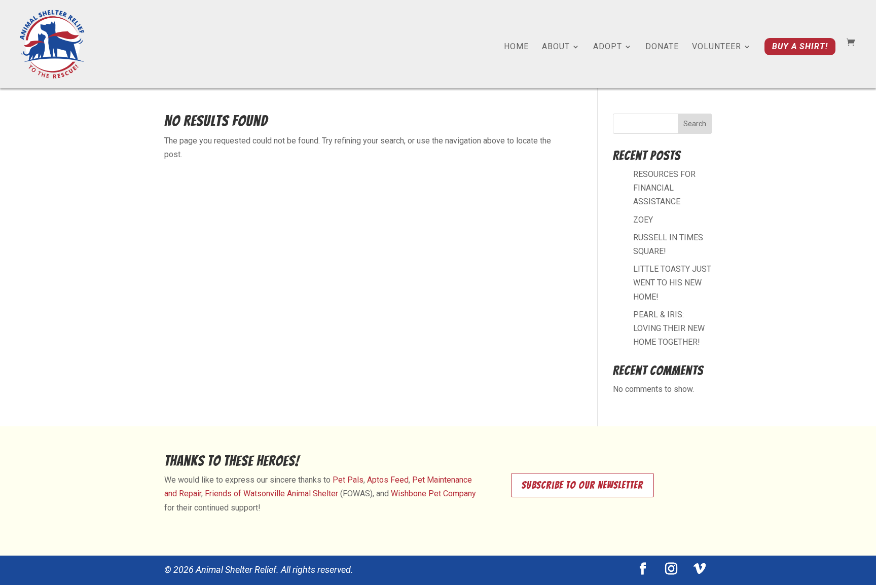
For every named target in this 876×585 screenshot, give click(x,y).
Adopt (607, 47)
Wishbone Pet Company (433, 493)
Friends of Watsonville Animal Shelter (271, 493)
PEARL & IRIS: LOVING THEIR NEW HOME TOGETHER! (669, 328)
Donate (662, 47)
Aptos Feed (388, 480)
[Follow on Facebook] (643, 569)
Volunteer (716, 47)
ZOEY (643, 220)
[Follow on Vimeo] (699, 569)
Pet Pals (348, 480)
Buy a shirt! (800, 46)
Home (516, 47)
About (556, 47)
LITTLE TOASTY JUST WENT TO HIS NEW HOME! (672, 282)
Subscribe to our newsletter (582, 485)
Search (694, 124)
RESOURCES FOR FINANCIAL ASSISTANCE (664, 187)
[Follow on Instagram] (671, 569)
